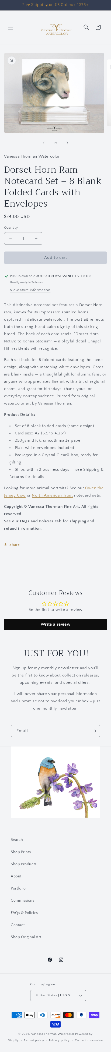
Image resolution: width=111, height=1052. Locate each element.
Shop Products (24, 864)
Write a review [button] (55, 624)
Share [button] (14, 545)
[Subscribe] (94, 731)
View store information (30, 290)
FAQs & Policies (24, 913)
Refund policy (34, 1040)
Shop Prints (21, 852)
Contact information (89, 1040)
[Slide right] (67, 143)
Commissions (22, 900)
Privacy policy (59, 1040)
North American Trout (52, 495)
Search (17, 840)
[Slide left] (44, 143)
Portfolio (18, 888)
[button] (11, 27)
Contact (18, 925)
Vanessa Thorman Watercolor (52, 1034)
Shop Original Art (26, 937)
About (16, 876)
